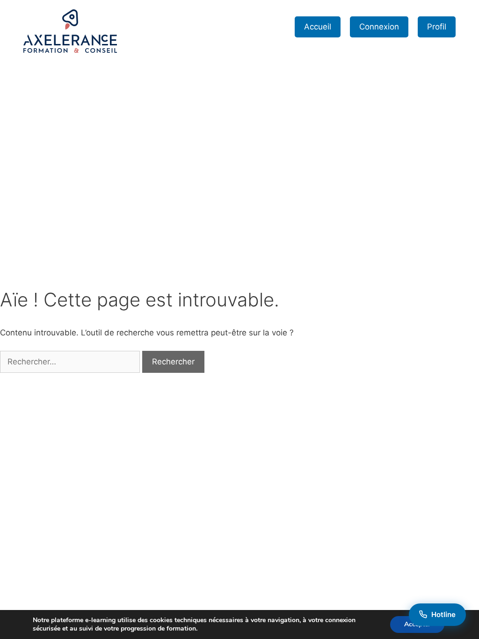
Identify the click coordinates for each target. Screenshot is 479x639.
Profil (436, 26)
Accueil (317, 26)
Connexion (379, 26)
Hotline (443, 614)
